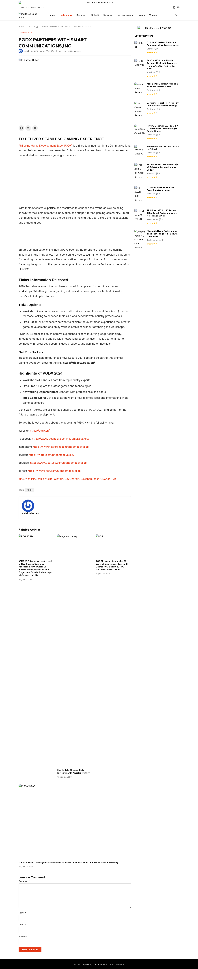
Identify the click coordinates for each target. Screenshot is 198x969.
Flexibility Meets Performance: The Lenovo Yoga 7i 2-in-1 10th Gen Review (162, 234)
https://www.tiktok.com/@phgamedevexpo (54, 470)
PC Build (94, 15)
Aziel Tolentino (31, 51)
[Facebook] (174, 7)
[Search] (176, 15)
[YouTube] (178, 7)
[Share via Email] (35, 128)
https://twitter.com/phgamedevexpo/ (51, 454)
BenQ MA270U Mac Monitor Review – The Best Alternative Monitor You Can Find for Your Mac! (162, 64)
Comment (24, 881)
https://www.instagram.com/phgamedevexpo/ (61, 446)
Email (22, 924)
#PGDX (23, 478)
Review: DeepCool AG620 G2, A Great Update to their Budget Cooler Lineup (162, 128)
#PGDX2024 (67, 478)
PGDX (29, 490)
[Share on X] (28, 128)
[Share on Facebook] (21, 128)
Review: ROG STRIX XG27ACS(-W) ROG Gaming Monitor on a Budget (162, 167)
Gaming (107, 15)
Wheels (153, 15)
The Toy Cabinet (125, 15)
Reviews (81, 15)
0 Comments (74, 51)
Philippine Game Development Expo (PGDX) (45, 145)
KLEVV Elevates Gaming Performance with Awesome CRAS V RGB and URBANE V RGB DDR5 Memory (68, 862)
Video (142, 15)
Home (52, 15)
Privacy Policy (37, 7)
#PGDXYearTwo (106, 478)
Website (23, 936)
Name (22, 912)
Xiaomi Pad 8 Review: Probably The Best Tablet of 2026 (162, 85)
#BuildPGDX (51, 478)
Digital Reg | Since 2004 (93, 964)
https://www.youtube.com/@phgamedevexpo (58, 462)
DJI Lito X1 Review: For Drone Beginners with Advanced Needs (163, 43)
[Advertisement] (75, 182)
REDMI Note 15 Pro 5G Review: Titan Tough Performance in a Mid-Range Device (162, 213)
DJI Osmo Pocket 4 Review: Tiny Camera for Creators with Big (163, 104)
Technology (65, 15)
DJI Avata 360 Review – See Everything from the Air (160, 188)
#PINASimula (35, 478)
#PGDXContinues (85, 478)
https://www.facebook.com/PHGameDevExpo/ (60, 438)
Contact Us (24, 7)
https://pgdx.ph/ (40, 430)
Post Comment (30, 949)
